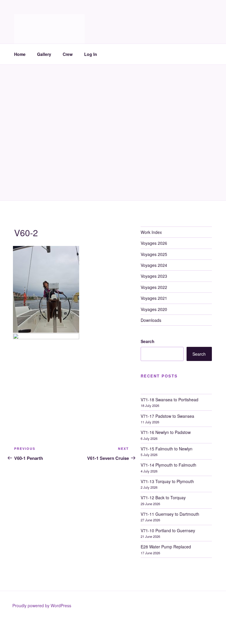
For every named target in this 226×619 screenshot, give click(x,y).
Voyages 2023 (154, 276)
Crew (68, 54)
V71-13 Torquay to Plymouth (167, 481)
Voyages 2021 (154, 298)
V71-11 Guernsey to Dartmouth (170, 514)
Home (20, 54)
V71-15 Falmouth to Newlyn (166, 449)
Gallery (44, 54)
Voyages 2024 (154, 265)
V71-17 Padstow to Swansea (167, 416)
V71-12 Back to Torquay (163, 497)
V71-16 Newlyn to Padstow (166, 432)
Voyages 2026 (154, 243)
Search (147, 341)
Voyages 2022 (154, 287)
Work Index (151, 232)
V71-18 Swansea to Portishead (169, 399)
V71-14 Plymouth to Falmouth (168, 465)
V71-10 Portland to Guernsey (168, 530)
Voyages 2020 (154, 309)
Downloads (151, 320)
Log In (90, 54)
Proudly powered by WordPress (41, 605)
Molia (29, 20)
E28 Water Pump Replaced (166, 547)
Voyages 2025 (154, 254)
